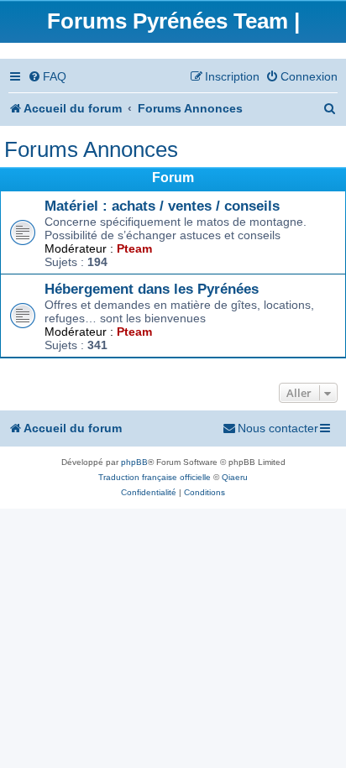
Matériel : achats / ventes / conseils (162, 205)
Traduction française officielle (154, 477)
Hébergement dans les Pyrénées (152, 288)
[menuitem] (47, 77)
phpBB (134, 462)
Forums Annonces (91, 149)
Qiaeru (235, 477)
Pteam (134, 248)
